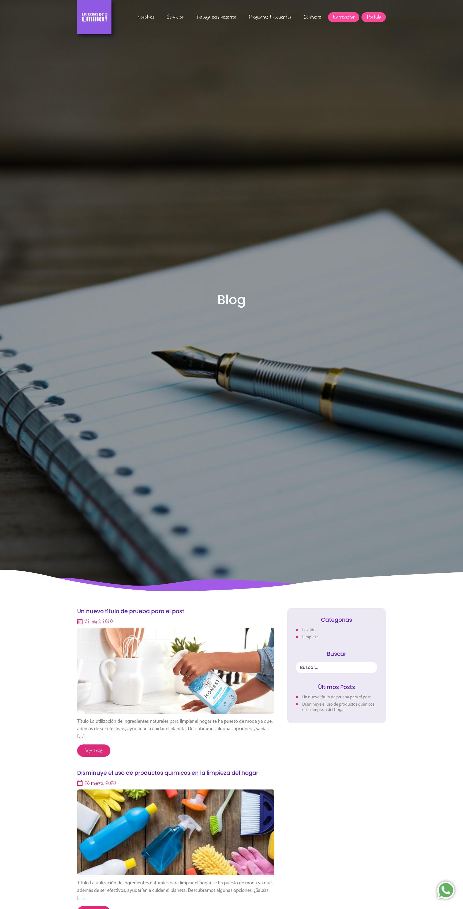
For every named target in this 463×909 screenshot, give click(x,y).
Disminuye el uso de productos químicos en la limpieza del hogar (167, 773)
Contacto (311, 16)
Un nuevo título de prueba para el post (130, 611)
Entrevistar (342, 16)
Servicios (173, 16)
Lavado (309, 630)
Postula (373, 16)
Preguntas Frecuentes (269, 16)
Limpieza (310, 637)
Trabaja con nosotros (215, 16)
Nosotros (145, 16)
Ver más (92, 750)
